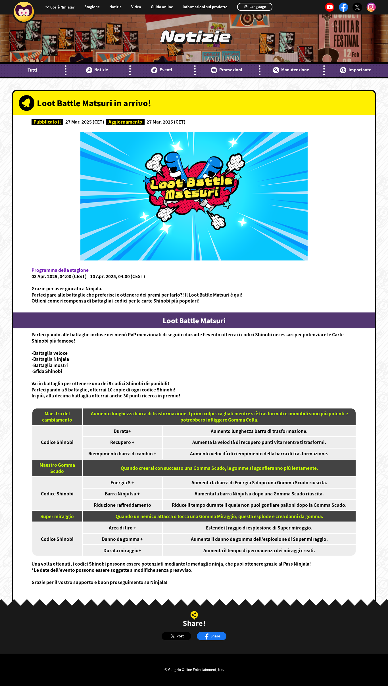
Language (257, 6)
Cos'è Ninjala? (62, 7)
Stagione (92, 7)
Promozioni (230, 69)
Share (215, 635)
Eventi (166, 69)
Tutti (32, 70)
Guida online (162, 7)
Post (180, 635)
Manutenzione (295, 69)
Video (136, 7)
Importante (360, 69)
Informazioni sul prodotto (205, 7)
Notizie (115, 7)
